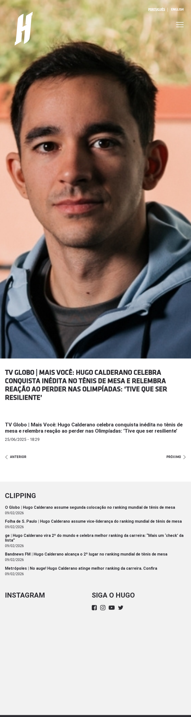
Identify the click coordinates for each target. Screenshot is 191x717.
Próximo (173, 457)
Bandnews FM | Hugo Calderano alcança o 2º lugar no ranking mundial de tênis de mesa (86, 554)
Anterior (18, 457)
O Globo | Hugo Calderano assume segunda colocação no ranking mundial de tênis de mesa (90, 507)
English (177, 9)
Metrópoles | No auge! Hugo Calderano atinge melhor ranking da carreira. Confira (81, 568)
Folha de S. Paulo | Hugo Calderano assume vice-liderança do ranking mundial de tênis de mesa (93, 521)
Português (156, 9)
